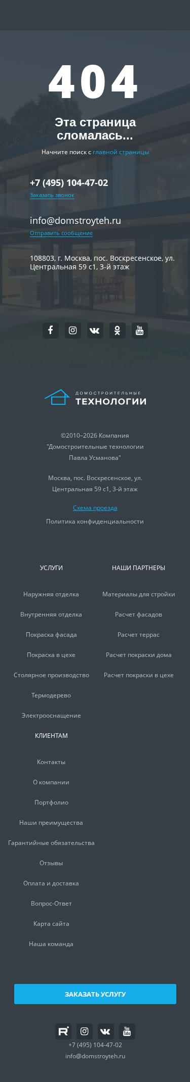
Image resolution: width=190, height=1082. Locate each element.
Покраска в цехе (51, 654)
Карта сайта (51, 923)
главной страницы (121, 152)
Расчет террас (139, 634)
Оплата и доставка (51, 883)
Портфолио (51, 802)
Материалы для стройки (138, 594)
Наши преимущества (51, 822)
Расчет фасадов (138, 614)
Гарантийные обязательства (51, 842)
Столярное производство (51, 675)
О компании (51, 782)
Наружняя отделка (51, 594)
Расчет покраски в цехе (139, 675)
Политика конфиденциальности (95, 521)
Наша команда (51, 943)
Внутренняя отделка (51, 614)
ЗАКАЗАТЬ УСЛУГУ (95, 994)
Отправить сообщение (61, 233)
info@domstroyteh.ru (75, 220)
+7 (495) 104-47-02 (69, 183)
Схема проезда (95, 507)
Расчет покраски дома (139, 654)
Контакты (51, 762)
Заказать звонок (52, 195)
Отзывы (51, 863)
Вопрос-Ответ (51, 903)
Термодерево (51, 695)
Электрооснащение (51, 715)
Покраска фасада (51, 634)
